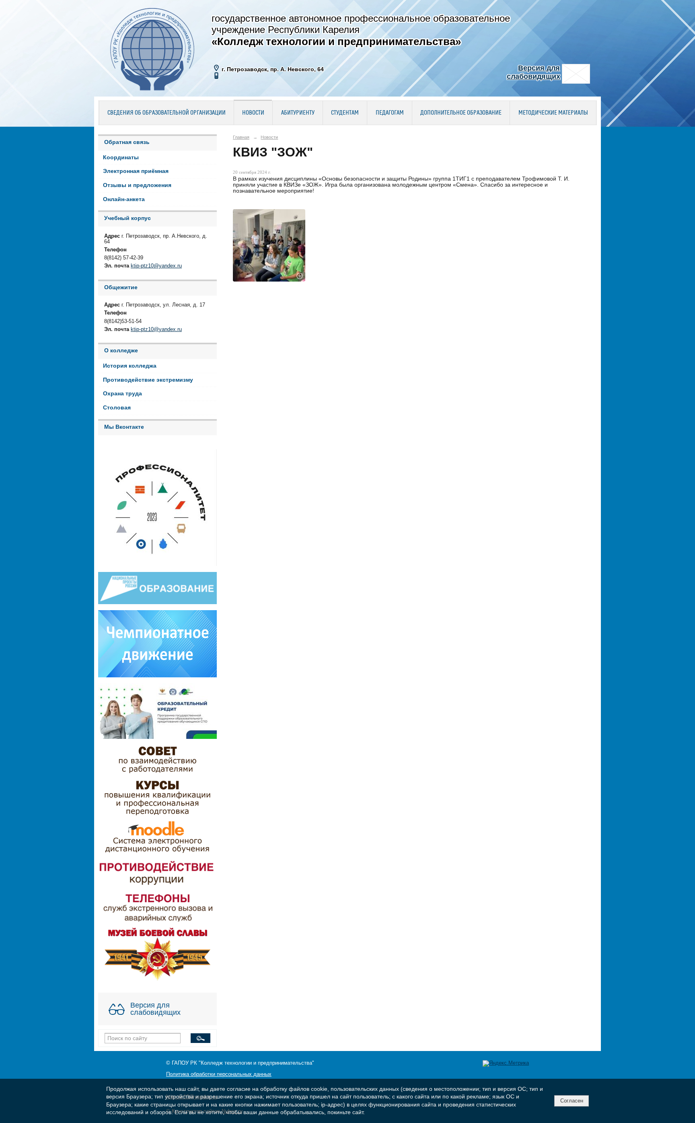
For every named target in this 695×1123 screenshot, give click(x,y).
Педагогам (390, 113)
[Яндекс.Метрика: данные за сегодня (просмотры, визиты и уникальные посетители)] (506, 1063)
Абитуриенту (298, 113)
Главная (241, 137)
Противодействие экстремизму (148, 380)
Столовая (117, 408)
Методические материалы (553, 113)
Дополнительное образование (461, 113)
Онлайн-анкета (124, 199)
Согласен (571, 1101)
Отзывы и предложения (137, 185)
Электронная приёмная (136, 171)
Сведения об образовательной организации (166, 113)
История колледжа (129, 366)
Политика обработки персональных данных (218, 1074)
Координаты (121, 157)
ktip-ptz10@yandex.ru (156, 266)
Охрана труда (122, 394)
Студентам (345, 113)
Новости (253, 113)
